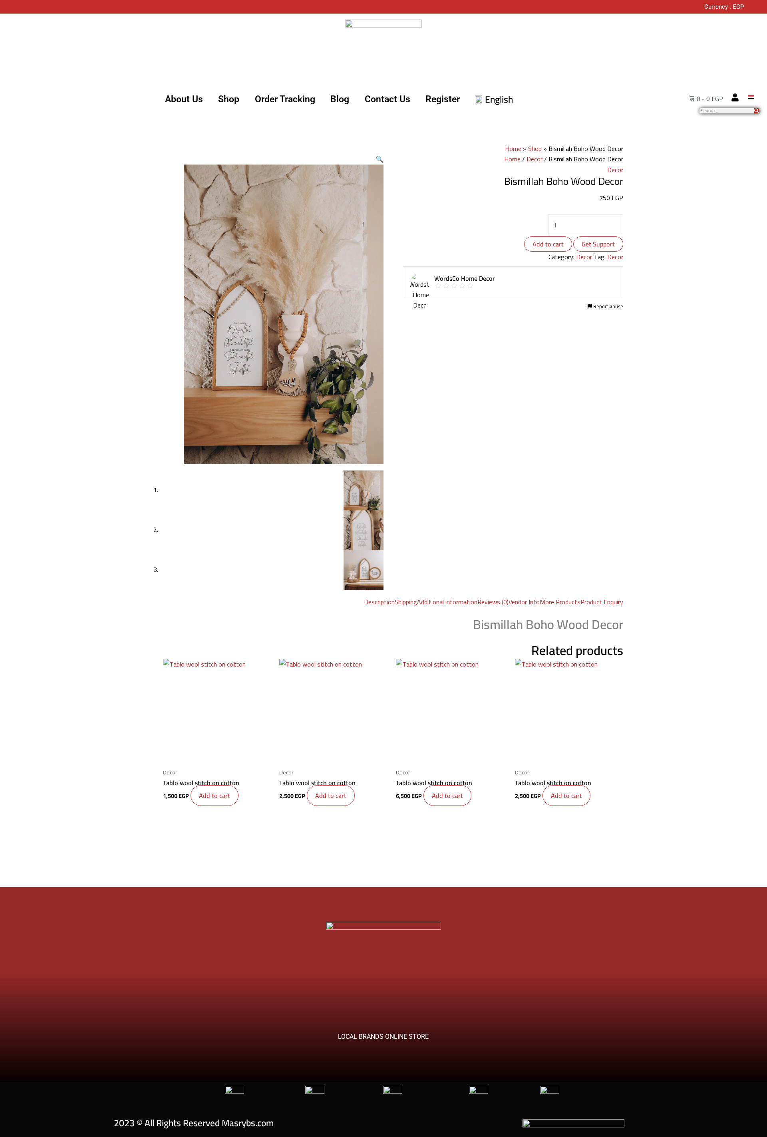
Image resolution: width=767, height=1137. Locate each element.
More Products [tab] (560, 602)
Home (513, 149)
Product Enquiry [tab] (601, 602)
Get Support (598, 244)
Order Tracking (285, 99)
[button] (380, 159)
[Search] (756, 110)
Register (442, 99)
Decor (534, 159)
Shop (228, 99)
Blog (339, 99)
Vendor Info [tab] (524, 602)
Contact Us (387, 99)
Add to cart (548, 244)
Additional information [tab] (447, 602)
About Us (184, 99)
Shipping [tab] (406, 602)
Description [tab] (379, 602)
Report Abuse (607, 306)
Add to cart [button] (214, 796)
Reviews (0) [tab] (493, 602)
